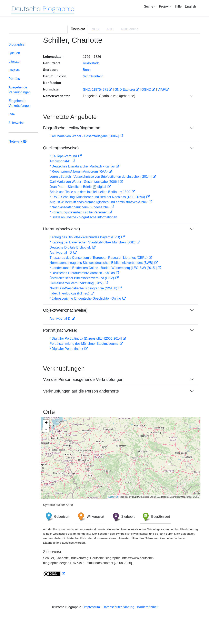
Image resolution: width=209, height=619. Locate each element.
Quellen (14, 53)
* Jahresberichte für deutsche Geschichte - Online (86, 298)
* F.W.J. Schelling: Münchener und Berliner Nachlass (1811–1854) (98, 197)
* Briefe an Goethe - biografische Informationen (83, 217)
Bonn (87, 69)
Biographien (17, 44)
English (190, 6)
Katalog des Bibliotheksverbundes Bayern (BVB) (85, 237)
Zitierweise (16, 123)
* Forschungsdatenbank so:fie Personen (79, 212)
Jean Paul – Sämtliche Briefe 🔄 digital (78, 186)
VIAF (161, 89)
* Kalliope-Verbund (64, 156)
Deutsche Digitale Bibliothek (71, 247)
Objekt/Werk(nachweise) (65, 310)
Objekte (14, 70)
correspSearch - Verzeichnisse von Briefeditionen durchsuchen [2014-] (101, 176)
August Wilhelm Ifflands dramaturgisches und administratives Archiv (99, 202)
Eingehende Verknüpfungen (20, 103)
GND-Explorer (125, 89)
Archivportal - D (61, 252)
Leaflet (111, 496)
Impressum (92, 607)
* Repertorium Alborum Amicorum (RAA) (79, 171)
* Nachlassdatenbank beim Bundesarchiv (80, 207)
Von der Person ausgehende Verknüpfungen (83, 379)
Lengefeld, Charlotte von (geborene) (109, 96)
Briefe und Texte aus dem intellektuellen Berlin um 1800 (90, 192)
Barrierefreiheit (147, 607)
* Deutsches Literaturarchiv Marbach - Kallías (83, 166)
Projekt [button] (164, 6)
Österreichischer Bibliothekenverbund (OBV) (82, 278)
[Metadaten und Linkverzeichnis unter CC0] (54, 574)
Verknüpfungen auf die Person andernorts (81, 391)
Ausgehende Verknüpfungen (20, 90)
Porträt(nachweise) (60, 330)
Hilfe (178, 6)
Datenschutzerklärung (118, 607)
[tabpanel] (104, 309)
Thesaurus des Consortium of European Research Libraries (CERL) (99, 257)
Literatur (14, 61)
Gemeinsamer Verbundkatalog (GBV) (77, 283)
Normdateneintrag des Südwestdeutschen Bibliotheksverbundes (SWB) (102, 262)
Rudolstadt (91, 63)
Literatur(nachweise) (61, 229)
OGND (146, 89)
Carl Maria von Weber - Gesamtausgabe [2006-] (84, 136)
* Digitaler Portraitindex (67, 348)
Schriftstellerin (93, 76)
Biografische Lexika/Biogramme (71, 128)
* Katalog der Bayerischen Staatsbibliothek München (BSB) (93, 242)
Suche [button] (148, 6)
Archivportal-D (60, 161)
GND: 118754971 (95, 89)
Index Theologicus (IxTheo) (70, 293)
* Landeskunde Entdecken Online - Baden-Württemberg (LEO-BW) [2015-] (103, 268)
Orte (12, 114)
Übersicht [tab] (78, 29)
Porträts (14, 78)
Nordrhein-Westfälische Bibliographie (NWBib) (84, 288)
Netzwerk (16, 141)
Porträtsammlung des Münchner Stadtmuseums (84, 343)
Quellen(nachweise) (61, 148)
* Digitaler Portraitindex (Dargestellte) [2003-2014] (86, 338)
